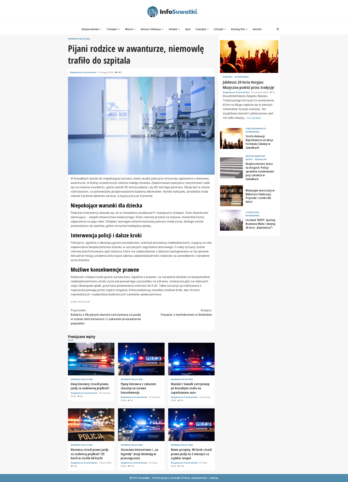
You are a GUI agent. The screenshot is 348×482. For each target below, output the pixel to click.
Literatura (252, 212)
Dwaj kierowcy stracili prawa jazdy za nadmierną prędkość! (91, 359)
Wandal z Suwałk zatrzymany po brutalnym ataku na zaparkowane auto (191, 359)
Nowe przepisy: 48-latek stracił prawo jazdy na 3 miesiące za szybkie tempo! (191, 424)
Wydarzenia (242, 77)
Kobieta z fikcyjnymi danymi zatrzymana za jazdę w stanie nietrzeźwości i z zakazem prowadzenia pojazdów (106, 317)
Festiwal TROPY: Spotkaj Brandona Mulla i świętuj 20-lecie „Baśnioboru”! (231, 220)
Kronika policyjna (79, 39)
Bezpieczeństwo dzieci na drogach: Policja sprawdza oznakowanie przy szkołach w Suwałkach (231, 167)
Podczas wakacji (256, 129)
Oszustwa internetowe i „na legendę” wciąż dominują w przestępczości (141, 424)
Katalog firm (238, 29)
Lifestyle (218, 29)
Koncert (228, 77)
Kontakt (257, 29)
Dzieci (249, 159)
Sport (188, 29)
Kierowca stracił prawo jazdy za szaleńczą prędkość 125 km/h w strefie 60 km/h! (91, 424)
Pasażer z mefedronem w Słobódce (186, 312)
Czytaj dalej (254, 118)
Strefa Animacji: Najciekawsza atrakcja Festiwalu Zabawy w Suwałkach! (231, 138)
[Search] (278, 29)
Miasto (129, 29)
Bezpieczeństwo (90, 29)
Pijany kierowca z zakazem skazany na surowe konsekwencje (141, 359)
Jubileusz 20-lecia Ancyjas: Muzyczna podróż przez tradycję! (249, 56)
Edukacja (260, 159)
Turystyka (200, 29)
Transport (112, 29)
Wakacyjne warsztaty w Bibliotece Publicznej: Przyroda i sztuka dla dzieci (231, 195)
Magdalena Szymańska (83, 72)
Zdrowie (173, 29)
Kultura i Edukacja (151, 29)
